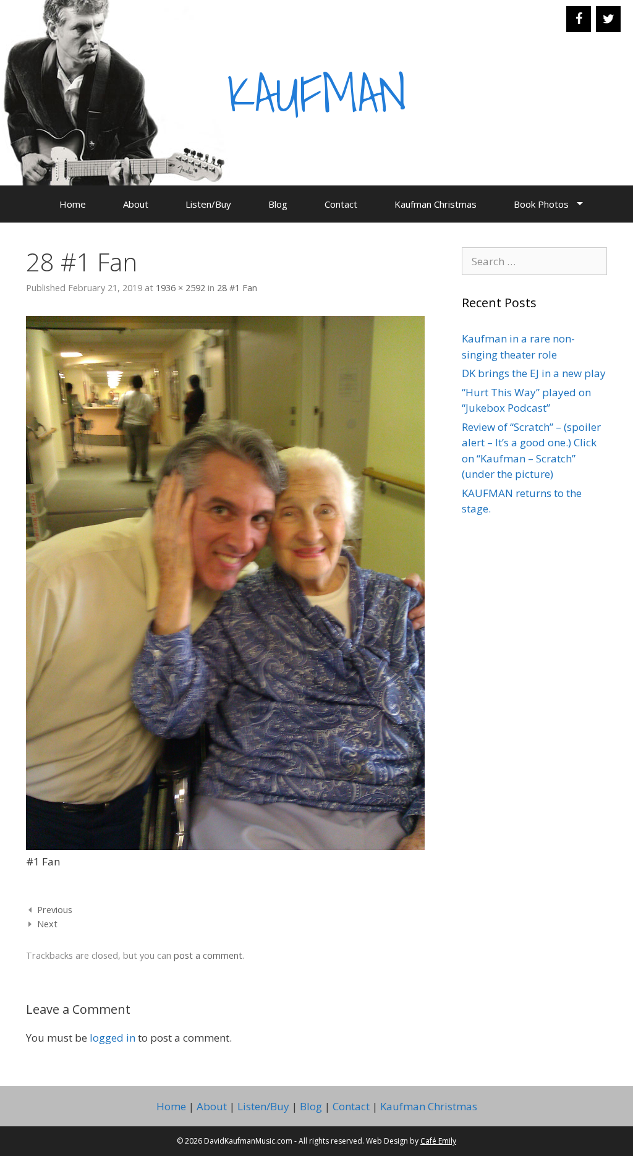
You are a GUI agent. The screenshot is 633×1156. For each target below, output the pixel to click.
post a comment (208, 955)
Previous (54, 910)
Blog (277, 204)
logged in (112, 1038)
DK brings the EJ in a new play (534, 373)
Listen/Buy (208, 204)
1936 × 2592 (180, 288)
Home (72, 204)
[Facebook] (578, 19)
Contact (341, 204)
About (135, 204)
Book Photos (541, 204)
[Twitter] (608, 19)
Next (47, 924)
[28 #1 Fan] (225, 846)
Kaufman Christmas (435, 204)
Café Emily (438, 1141)
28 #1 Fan (237, 288)
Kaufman (317, 92)
